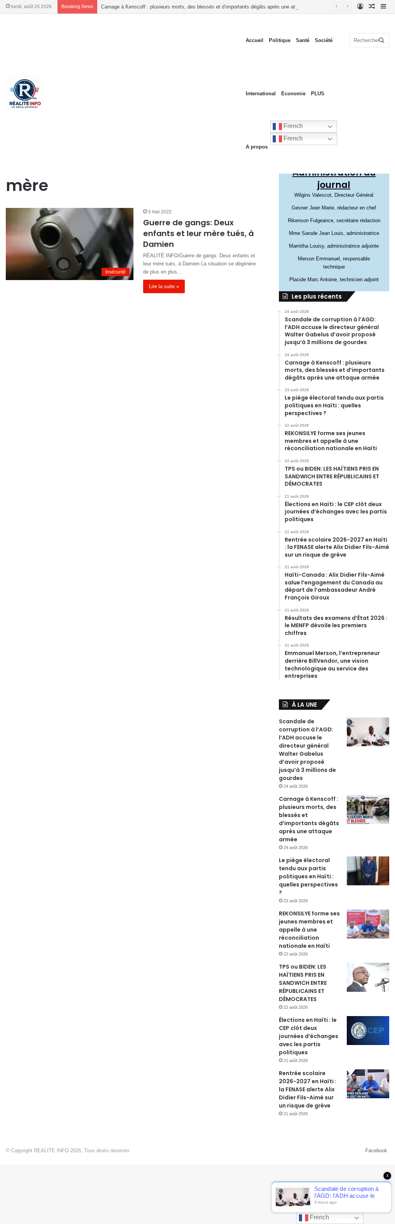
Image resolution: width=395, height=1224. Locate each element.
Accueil (254, 40)
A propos (257, 147)
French (292, 126)
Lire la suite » (164, 286)
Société (324, 40)
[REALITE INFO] (25, 94)
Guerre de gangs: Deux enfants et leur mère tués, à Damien (198, 233)
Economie (293, 93)
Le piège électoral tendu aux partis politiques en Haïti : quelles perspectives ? (308, 876)
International (261, 93)
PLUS (317, 93)
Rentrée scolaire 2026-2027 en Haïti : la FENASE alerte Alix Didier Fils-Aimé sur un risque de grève (307, 1089)
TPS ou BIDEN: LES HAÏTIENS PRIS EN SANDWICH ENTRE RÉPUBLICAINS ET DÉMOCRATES (303, 983)
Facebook (376, 1150)
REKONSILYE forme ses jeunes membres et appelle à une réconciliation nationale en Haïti (309, 930)
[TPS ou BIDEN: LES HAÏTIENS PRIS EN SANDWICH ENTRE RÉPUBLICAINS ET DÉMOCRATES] (368, 977)
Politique (279, 40)
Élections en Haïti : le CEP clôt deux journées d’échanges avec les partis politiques (308, 1036)
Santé (302, 40)
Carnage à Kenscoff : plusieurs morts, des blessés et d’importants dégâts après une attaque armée (212, 7)
